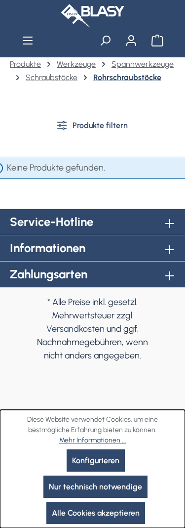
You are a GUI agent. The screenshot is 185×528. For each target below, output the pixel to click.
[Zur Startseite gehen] (92, 16)
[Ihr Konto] (131, 40)
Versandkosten (75, 328)
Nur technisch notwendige (95, 486)
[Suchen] (105, 40)
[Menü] (28, 40)
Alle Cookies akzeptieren (96, 513)
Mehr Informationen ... (92, 440)
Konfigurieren (95, 460)
